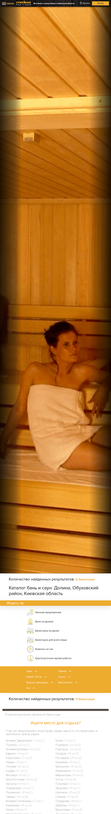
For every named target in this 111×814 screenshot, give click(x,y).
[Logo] (23, 3)
